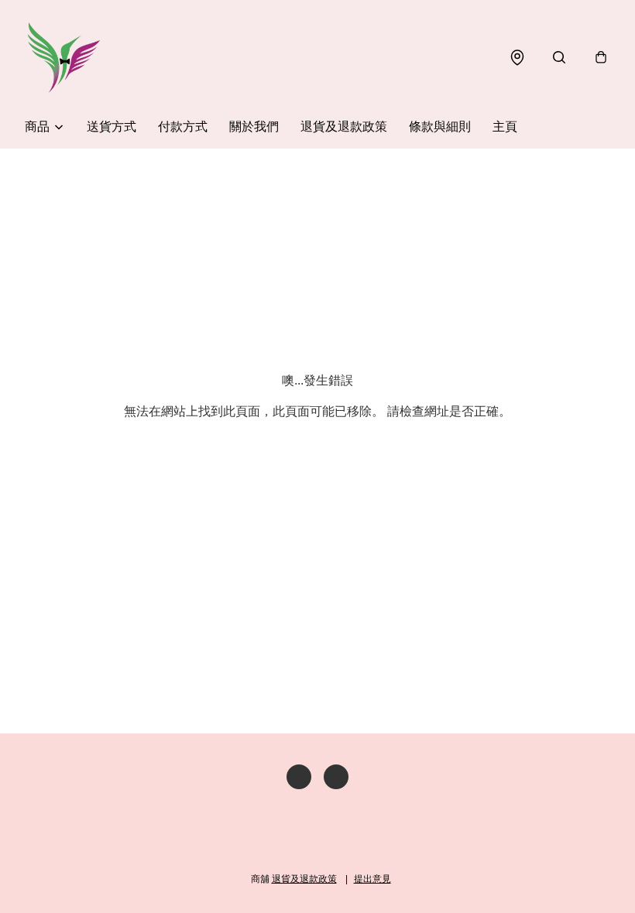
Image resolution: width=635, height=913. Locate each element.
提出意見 (372, 879)
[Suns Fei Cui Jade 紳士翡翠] (63, 57)
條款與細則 (440, 126)
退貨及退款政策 (343, 126)
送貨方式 (111, 126)
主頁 (505, 126)
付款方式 (183, 126)
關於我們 (254, 126)
